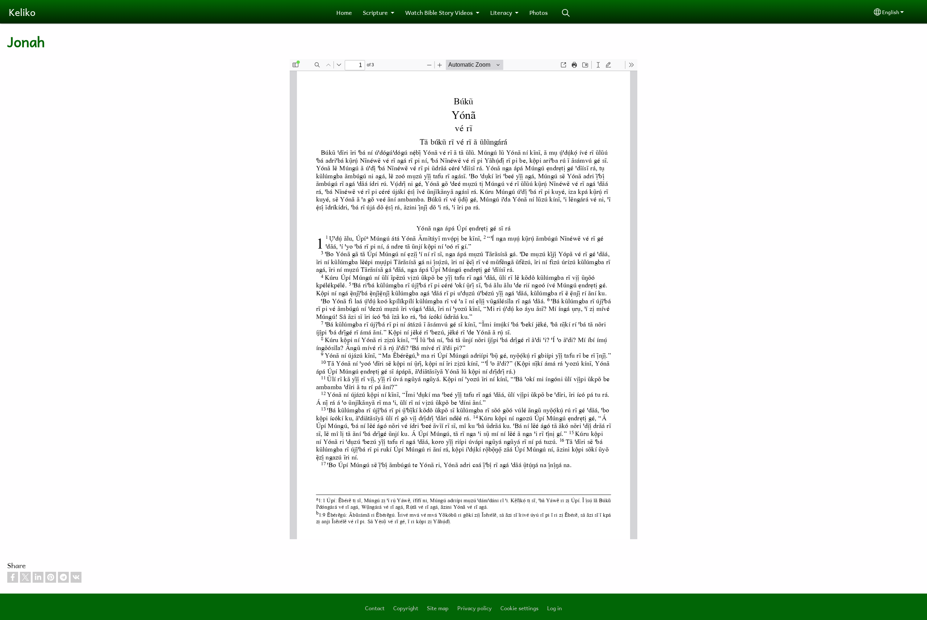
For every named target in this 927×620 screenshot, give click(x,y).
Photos (538, 12)
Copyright (405, 607)
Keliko (22, 12)
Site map (438, 607)
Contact (375, 607)
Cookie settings (519, 607)
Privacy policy (474, 607)
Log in (554, 607)
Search (566, 13)
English (890, 12)
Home (344, 12)
